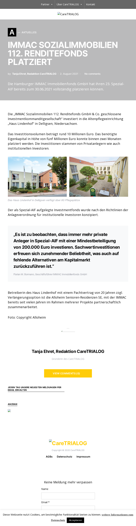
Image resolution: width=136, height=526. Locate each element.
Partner (45, 4)
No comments (92, 73)
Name (44, 489)
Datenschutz (64, 456)
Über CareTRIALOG (68, 4)
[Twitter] (71, 464)
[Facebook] (65, 464)
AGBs (49, 456)
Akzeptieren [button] (75, 520)
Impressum (83, 456)
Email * (45, 502)
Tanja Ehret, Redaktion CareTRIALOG (34, 73)
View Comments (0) (66, 373)
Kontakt (90, 4)
